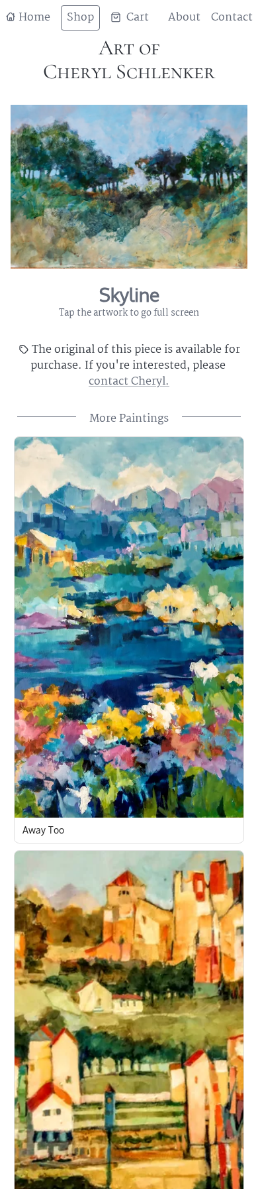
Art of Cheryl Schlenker (129, 59)
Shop (80, 18)
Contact (232, 18)
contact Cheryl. (129, 382)
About (184, 18)
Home (33, 18)
